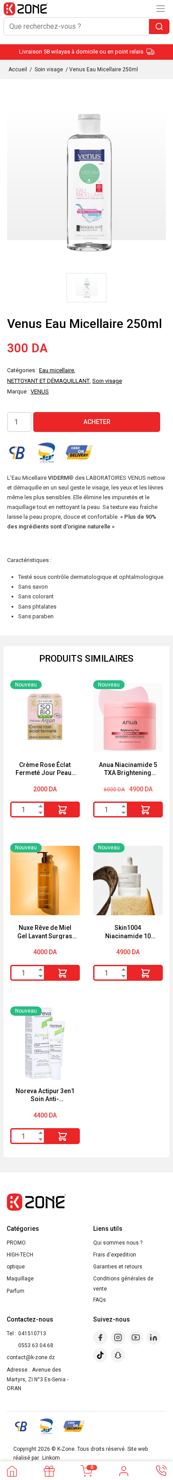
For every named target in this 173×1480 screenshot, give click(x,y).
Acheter (96, 421)
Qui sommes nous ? (117, 1243)
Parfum (15, 1291)
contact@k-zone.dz (31, 1357)
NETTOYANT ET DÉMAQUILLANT (48, 381)
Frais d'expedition (114, 1255)
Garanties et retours (117, 1267)
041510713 (32, 1333)
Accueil (17, 69)
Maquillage (20, 1279)
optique (16, 1267)
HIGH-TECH (20, 1255)
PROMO (16, 1243)
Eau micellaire (56, 370)
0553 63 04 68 (35, 1345)
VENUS (40, 391)
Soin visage (49, 69)
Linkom (51, 1458)
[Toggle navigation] (160, 8)
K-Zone (66, 1449)
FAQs (99, 1300)
